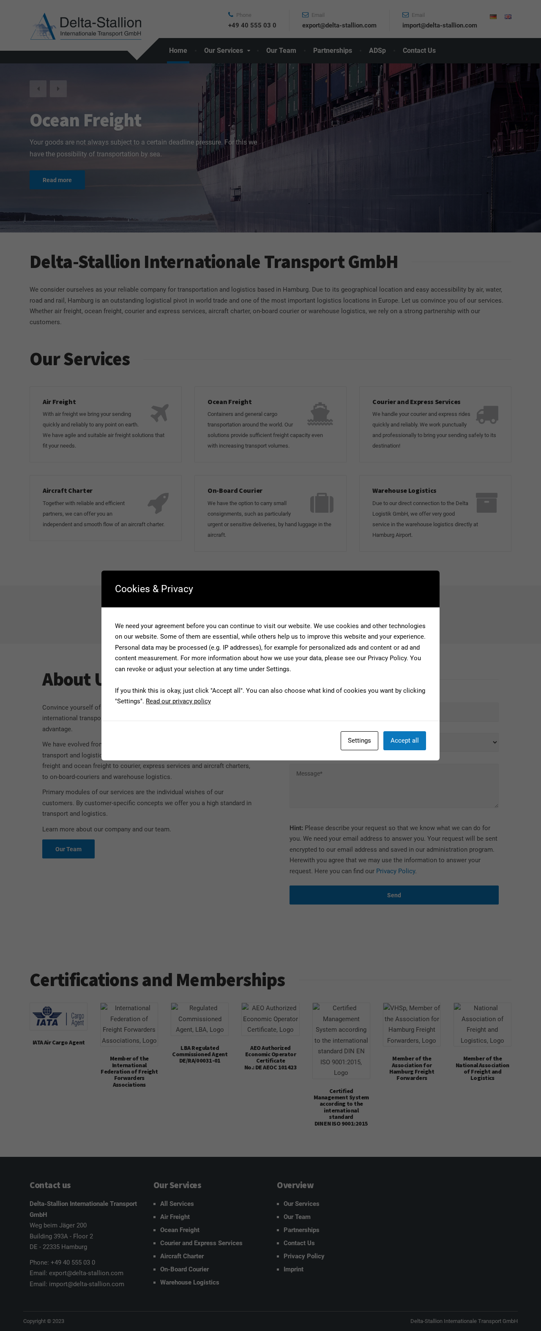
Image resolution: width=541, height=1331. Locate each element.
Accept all (405, 740)
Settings (359, 740)
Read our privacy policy (178, 701)
